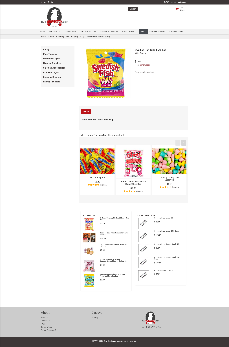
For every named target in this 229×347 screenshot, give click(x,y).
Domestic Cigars (71, 31)
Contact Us (45, 321)
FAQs (43, 324)
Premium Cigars (128, 31)
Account (183, 2)
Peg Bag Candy (77, 36)
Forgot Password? (48, 330)
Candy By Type (62, 36)
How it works (46, 317)
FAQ (167, 2)
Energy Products (176, 31)
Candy (142, 31)
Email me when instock (144, 72)
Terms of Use (46, 327)
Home (42, 31)
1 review (103, 185)
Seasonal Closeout (157, 31)
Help (175, 2)
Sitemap (94, 317)
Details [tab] (86, 111)
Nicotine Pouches (89, 31)
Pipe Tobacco (54, 31)
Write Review (140, 53)
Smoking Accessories (109, 31)
